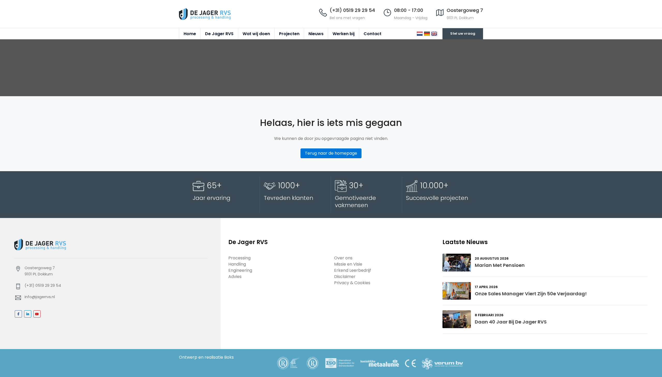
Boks (229, 357)
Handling (237, 264)
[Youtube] (37, 314)
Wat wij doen (256, 34)
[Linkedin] (27, 314)
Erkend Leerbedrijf (352, 270)
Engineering (240, 270)
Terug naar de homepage (331, 153)
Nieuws (316, 34)
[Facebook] (18, 314)
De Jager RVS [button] (219, 34)
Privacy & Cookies (352, 283)
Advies (235, 277)
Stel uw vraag (462, 33)
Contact (372, 34)
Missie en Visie (348, 264)
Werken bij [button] (344, 34)
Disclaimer (345, 277)
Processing (239, 258)
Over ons (343, 258)
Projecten (289, 34)
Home (190, 34)
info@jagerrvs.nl (40, 296)
